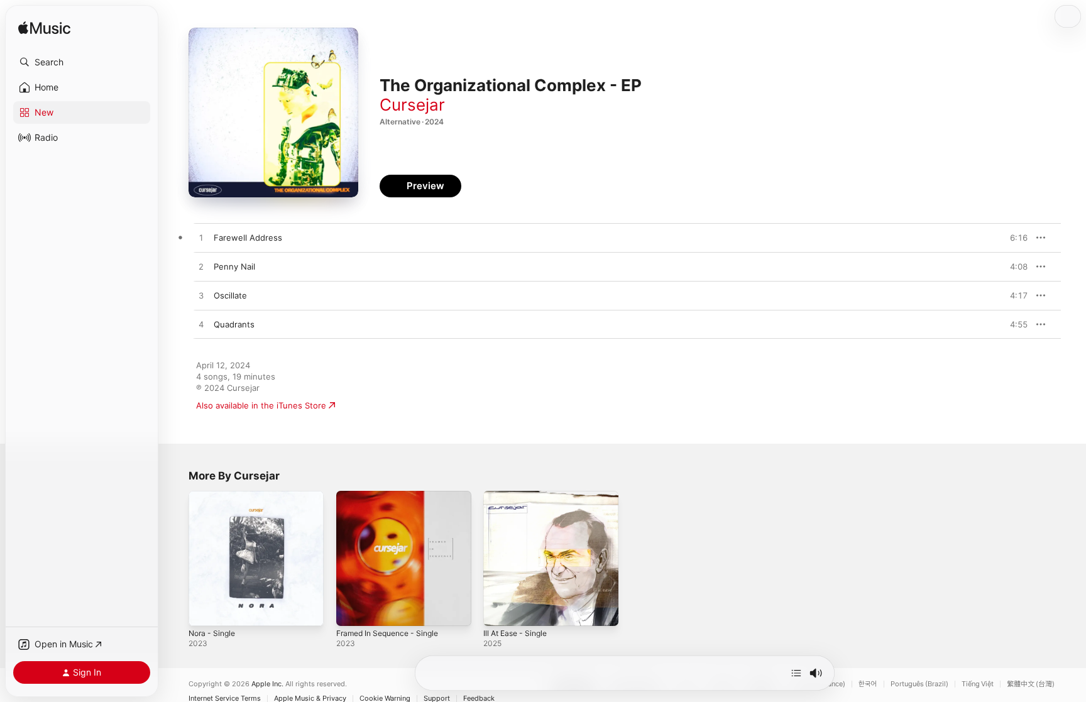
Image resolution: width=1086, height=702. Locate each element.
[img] (44, 28)
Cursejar (412, 104)
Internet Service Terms (225, 698)
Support (437, 698)
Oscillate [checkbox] (230, 295)
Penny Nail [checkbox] (234, 266)
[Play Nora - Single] (204, 610)
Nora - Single (214, 496)
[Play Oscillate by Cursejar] (201, 296)
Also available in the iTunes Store (261, 405)
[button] (82, 62)
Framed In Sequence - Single (393, 496)
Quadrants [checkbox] (234, 324)
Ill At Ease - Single (518, 496)
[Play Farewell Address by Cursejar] (201, 238)
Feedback (479, 698)
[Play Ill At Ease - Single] (499, 610)
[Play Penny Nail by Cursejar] (201, 267)
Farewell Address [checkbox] (248, 238)
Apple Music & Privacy (310, 698)
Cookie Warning (384, 698)
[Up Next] (796, 673)
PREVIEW (1014, 237)
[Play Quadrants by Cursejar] (201, 325)
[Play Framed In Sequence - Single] (352, 610)
